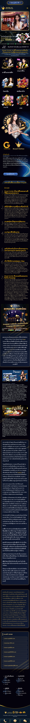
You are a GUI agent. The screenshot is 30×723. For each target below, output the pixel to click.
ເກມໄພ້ (6, 684)
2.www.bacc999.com (9, 643)
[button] (13, 32)
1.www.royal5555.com (9, 638)
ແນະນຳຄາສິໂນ (21, 680)
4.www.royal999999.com (10, 652)
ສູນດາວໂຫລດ (8, 691)
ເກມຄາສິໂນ (7, 680)
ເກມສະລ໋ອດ (7, 682)
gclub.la (20, 472)
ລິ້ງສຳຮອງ (20, 695)
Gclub (24, 339)
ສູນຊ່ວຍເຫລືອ (8, 693)
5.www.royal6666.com (9, 656)
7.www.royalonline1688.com (11, 665)
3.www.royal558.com (9, 647)
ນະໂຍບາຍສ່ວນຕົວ (22, 693)
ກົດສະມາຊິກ (21, 691)
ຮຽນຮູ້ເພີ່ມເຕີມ (10, 174)
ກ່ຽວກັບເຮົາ (20, 679)
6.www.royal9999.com (9, 661)
